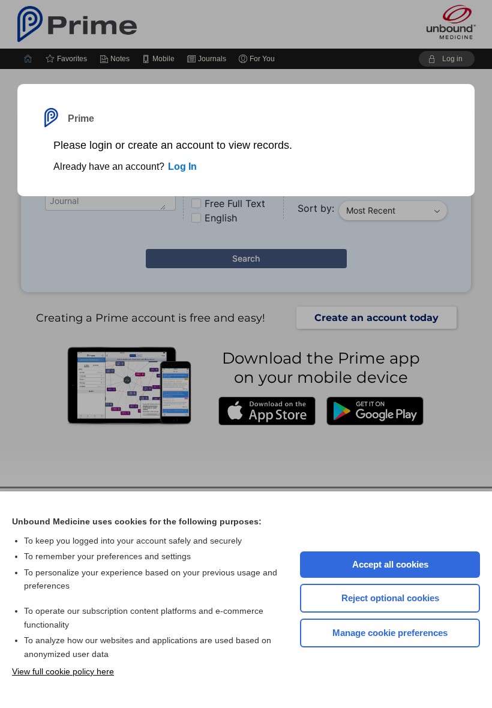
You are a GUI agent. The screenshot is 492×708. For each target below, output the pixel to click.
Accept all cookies (390, 564)
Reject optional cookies (390, 598)
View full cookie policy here (63, 671)
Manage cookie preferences (390, 633)
